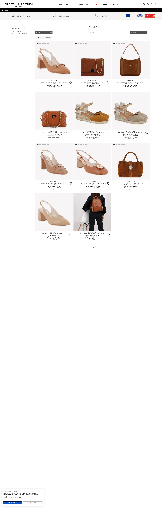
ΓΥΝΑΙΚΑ (80, 4)
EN (118, 4)
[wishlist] (150, 4)
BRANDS (106, 4)
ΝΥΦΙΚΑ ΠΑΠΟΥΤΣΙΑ (66, 4)
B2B (113, 4)
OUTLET (98, 4)
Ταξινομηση (134, 32)
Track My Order (156, 10)
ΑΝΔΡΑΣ (89, 4)
